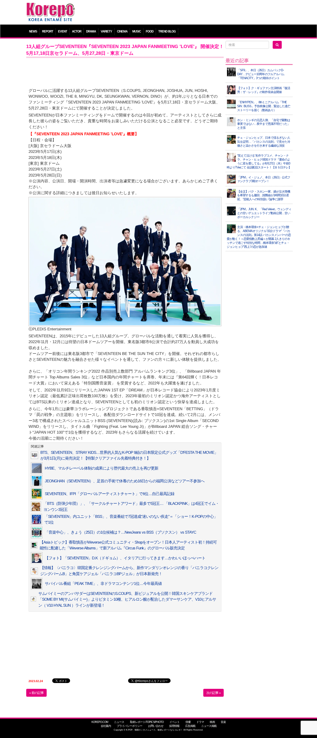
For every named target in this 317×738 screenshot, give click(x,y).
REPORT (47, 31)
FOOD (149, 31)
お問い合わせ (155, 726)
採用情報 (174, 726)
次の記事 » (213, 693)
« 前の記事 (36, 693)
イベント (174, 722)
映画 (212, 722)
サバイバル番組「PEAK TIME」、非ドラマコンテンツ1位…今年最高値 (103, 583)
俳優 (188, 722)
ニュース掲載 (209, 726)
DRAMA (91, 31)
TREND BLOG (167, 31)
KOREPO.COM (99, 722)
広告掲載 (190, 726)
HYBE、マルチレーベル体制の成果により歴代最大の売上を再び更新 (101, 468)
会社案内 (106, 726)
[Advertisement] (192, 12)
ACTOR (76, 31)
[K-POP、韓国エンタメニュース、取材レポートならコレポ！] (50, 7)
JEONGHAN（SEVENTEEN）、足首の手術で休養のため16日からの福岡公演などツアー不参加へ (124, 481)
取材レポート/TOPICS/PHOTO (147, 722)
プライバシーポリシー (129, 726)
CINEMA (122, 31)
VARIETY (106, 31)
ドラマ (200, 722)
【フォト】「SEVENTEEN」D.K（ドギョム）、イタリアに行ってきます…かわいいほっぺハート (125, 558)
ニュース (119, 722)
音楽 (223, 722)
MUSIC (136, 31)
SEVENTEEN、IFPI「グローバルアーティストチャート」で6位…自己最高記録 (109, 494)
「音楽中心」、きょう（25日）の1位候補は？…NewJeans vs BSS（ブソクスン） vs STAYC (120, 532)
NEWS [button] (33, 31)
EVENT (62, 31)
